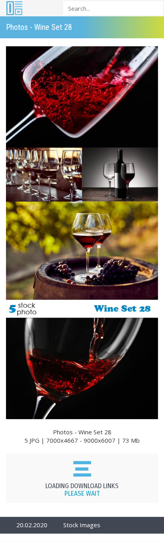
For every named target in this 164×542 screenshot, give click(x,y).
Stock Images (81, 525)
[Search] (154, 8)
